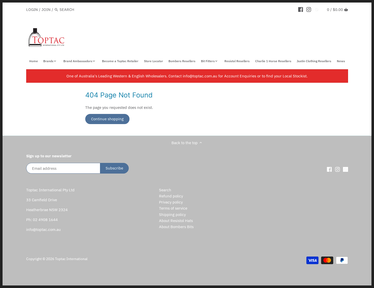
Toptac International (71, 259)
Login (32, 9)
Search (165, 190)
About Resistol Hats (176, 220)
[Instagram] (308, 9)
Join (46, 9)
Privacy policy (171, 202)
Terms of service (173, 208)
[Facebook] (300, 9)
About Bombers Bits (176, 226)
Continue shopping (107, 118)
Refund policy (171, 196)
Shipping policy (172, 214)
